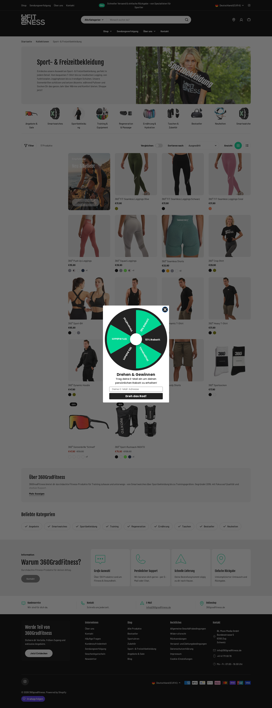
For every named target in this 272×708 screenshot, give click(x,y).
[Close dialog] (165, 309)
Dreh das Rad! (136, 396)
